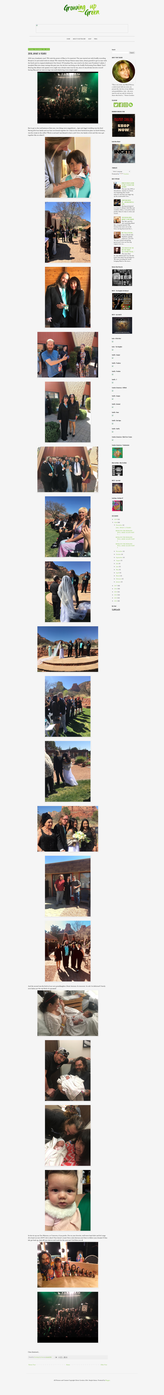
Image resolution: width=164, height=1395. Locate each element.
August (118, 561)
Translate (126, 174)
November (119, 551)
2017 (115, 586)
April (117, 573)
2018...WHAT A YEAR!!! (123, 528)
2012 (115, 601)
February (119, 579)
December (119, 525)
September (119, 558)
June (117, 567)
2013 (115, 598)
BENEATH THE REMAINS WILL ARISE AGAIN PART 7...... (125, 532)
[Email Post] (55, 1357)
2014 (115, 595)
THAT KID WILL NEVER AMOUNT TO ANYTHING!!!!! (128, 218)
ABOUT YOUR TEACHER (79, 39)
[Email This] (59, 1357)
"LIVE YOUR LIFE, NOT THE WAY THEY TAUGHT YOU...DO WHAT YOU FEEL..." (128, 250)
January (118, 582)
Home (68, 1365)
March (118, 576)
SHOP (89, 39)
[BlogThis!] (61, 1357)
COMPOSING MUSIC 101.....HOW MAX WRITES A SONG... (128, 202)
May (117, 570)
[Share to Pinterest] (66, 1357)
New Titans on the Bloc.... (128, 233)
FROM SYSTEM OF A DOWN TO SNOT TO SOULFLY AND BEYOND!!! (128, 185)
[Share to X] (63, 1357)
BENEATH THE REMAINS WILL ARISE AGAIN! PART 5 (125, 546)
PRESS (95, 39)
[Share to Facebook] (65, 1357)
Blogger (107, 1380)
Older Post (104, 1365)
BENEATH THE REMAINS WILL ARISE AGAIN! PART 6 (125, 539)
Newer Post (31, 1365)
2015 (115, 592)
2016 (115, 589)
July (117, 564)
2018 (115, 522)
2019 (115, 519)
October (118, 554)
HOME (68, 39)
